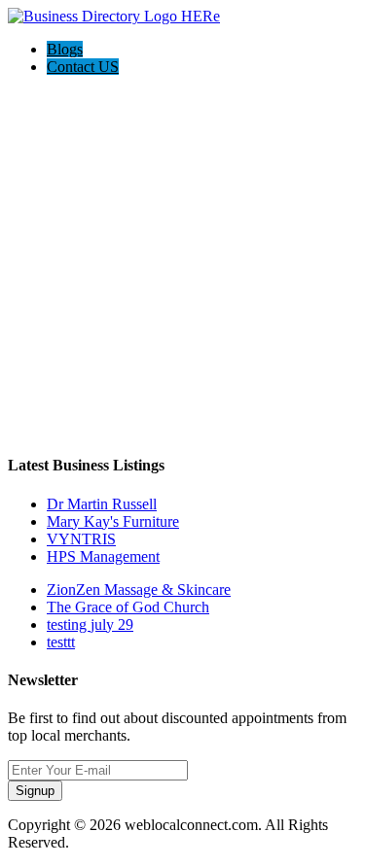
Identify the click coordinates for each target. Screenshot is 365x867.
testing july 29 (90, 624)
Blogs (65, 49)
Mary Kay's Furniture (113, 521)
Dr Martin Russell (102, 504)
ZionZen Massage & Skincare (139, 589)
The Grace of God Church (128, 607)
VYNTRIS (81, 539)
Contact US (83, 66)
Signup (35, 790)
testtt (61, 642)
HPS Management (103, 556)
